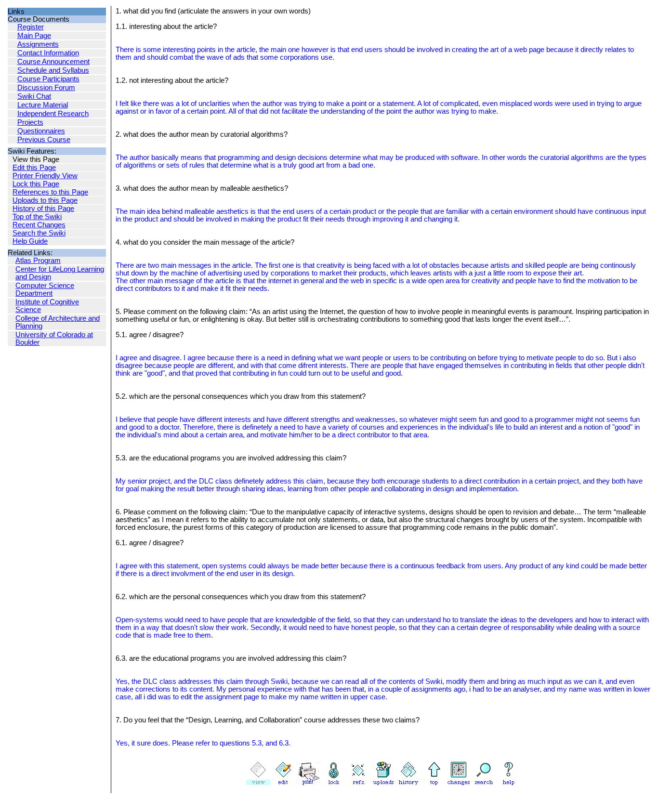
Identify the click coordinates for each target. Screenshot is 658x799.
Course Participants (48, 79)
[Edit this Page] (283, 782)
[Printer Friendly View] (308, 782)
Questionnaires (41, 131)
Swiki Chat (34, 96)
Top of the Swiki (37, 217)
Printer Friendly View (45, 176)
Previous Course (43, 140)
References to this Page (50, 192)
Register (30, 27)
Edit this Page (34, 167)
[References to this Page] (358, 782)
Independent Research (53, 114)
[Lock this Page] (333, 782)
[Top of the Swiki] (433, 782)
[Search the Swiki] (483, 782)
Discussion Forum (46, 88)
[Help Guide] (508, 782)
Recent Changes (39, 225)
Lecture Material (42, 105)
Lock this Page (36, 184)
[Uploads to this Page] (383, 782)
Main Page (34, 35)
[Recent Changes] (458, 782)
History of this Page (43, 208)
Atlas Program (38, 260)
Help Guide (30, 241)
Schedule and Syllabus (53, 70)
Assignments (38, 44)
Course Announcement (53, 61)
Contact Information (48, 53)
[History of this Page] (408, 782)
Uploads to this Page (45, 200)
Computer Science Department (44, 289)
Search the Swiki (39, 233)
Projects (30, 122)
